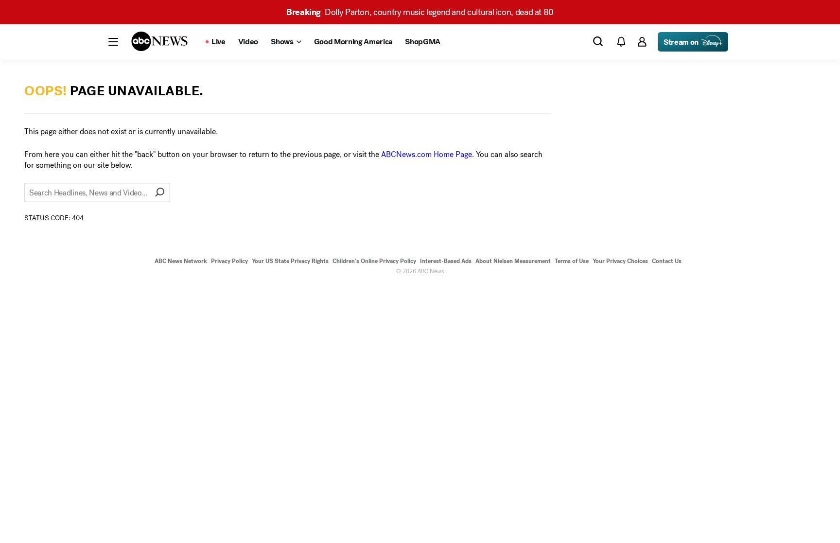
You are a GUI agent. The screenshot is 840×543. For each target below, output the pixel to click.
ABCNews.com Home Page (426, 154)
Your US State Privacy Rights (290, 261)
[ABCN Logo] (159, 41)
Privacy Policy (229, 261)
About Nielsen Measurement (513, 261)
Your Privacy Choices (620, 261)
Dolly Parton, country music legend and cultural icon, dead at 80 (420, 12)
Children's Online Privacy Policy (374, 261)
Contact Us (667, 261)
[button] (113, 42)
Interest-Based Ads (446, 261)
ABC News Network (181, 261)
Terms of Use (572, 261)
